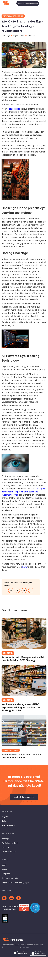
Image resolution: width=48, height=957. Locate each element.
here (24, 567)
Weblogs (5, 839)
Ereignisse (6, 874)
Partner (4, 869)
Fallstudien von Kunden (10, 843)
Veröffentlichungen (9, 852)
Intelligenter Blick (8, 825)
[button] (43, 3)
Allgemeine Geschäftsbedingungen (15, 882)
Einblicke (5, 847)
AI (16, 485)
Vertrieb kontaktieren (24, 797)
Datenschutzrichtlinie (10, 878)
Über (4, 865)
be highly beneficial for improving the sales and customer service (23, 491)
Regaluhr (5, 817)
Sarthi (4, 821)
